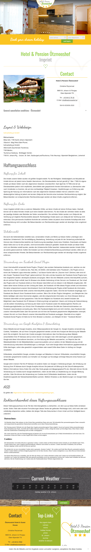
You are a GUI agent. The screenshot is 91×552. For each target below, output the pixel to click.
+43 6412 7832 (16, 542)
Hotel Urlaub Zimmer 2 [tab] (45, 32)
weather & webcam (45, 540)
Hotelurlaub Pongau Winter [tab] (41, 32)
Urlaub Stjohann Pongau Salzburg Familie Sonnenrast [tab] (47, 32)
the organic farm (45, 522)
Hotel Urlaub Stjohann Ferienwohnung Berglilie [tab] (43, 32)
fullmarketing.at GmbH (11, 133)
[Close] (88, 549)
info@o (12, 544)
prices (45, 533)
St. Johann (45, 535)
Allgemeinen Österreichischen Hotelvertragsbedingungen (33, 392)
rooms (45, 527)
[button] (4, 3)
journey (45, 538)
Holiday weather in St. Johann (45, 492)
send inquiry (67, 41)
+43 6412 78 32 (68, 97)
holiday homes (45, 530)
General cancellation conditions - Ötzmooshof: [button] (22, 110)
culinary (45, 525)
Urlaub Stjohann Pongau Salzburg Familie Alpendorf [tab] (49, 32)
